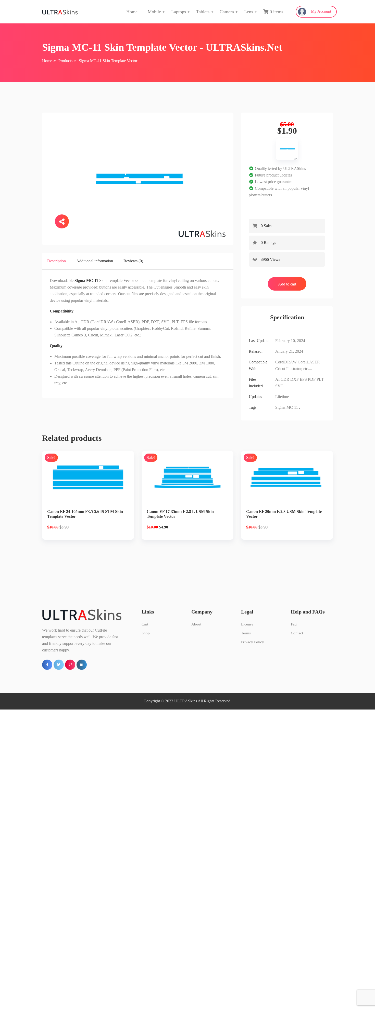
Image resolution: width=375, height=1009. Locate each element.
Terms (246, 633)
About (196, 624)
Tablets (202, 11)
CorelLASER (309, 362)
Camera (227, 11)
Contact (297, 633)
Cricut (280, 368)
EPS (303, 379)
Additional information (94, 261)
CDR (285, 379)
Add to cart (287, 284)
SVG (279, 386)
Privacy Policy (252, 642)
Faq (294, 624)
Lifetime (282, 396)
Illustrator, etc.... (299, 368)
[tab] (56, 261)
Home (132, 11)
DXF (294, 379)
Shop (146, 633)
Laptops (178, 11)
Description (56, 261)
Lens (248, 11)
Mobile (154, 11)
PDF (312, 379)
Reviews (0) (133, 261)
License (247, 624)
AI (277, 379)
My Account (320, 11)
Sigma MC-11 (286, 407)
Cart (145, 624)
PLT (320, 379)
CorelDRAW (286, 362)
